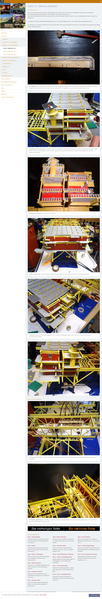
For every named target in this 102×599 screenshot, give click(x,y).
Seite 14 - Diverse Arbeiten (84, 537)
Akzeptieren (94, 595)
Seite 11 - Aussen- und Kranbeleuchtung (62, 557)
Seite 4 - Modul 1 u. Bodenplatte (35, 554)
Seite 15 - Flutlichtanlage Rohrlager (86, 545)
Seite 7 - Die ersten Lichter (34, 580)
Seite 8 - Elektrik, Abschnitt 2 (59, 537)
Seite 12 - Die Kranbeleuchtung (60, 565)
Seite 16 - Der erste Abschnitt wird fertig (87, 554)
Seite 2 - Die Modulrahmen (34, 537)
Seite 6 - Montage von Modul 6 (35, 571)
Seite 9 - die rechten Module (59, 545)
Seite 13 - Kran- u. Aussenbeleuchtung (62, 574)
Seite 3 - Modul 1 (32, 545)
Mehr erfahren (43, 594)
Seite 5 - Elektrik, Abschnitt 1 (34, 563)
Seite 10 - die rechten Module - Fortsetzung (63, 554)
